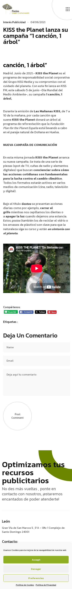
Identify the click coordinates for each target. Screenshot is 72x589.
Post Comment (17, 416)
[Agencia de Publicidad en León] (19, 9)
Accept (36, 560)
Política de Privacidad (46, 584)
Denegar (36, 569)
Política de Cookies (25, 584)
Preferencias (36, 578)
